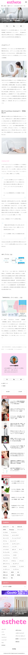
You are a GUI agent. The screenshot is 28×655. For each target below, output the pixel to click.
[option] (7, 607)
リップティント (6, 569)
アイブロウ (5, 532)
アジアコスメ (6, 535)
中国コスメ (5, 572)
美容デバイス (8, 21)
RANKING (3, 645)
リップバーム (16, 569)
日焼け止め (5, 575)
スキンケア (4, 629)
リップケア (21, 566)
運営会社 (17, 641)
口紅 (18, 572)
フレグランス (4, 637)
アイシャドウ (20, 529)
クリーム (5, 541)
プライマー (15, 558)
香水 (12, 577)
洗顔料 (12, 575)
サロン (3, 642)
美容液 (18, 575)
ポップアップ (16, 563)
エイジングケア (15, 535)
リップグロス (13, 566)
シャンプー (14, 546)
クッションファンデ (16, 538)
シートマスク (6, 549)
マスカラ (5, 566)
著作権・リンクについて (21, 638)
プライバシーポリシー (20, 635)
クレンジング (13, 541)
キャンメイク (6, 538)
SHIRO (4, 529)
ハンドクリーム (6, 555)
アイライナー (14, 532)
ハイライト (15, 552)
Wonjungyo (11, 529)
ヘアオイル (13, 560)
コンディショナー (16, 543)
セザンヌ (14, 549)
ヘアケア (3, 634)
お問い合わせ (18, 630)
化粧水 (12, 572)
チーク (20, 549)
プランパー (5, 560)
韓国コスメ (5, 577)
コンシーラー (6, 543)
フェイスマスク (6, 558)
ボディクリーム (6, 563)
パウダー (15, 555)
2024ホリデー (6, 526)
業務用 (4, 385)
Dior (13, 526)
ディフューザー (6, 552)
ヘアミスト (21, 560)
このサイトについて (20, 633)
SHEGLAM (19, 526)
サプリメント (6, 546)
